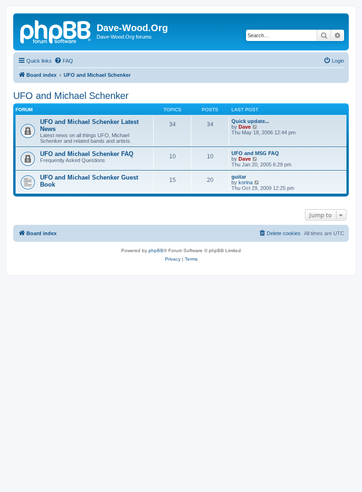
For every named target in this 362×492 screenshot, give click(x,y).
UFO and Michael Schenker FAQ (86, 153)
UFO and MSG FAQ (255, 153)
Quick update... (250, 121)
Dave (245, 127)
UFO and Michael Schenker (71, 95)
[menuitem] (63, 60)
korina (246, 182)
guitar (238, 177)
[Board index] (56, 31)
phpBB (156, 250)
